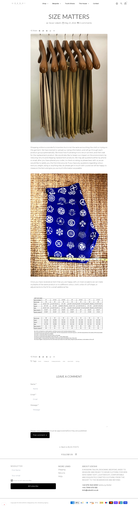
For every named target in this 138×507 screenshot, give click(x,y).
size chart (70, 361)
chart (39, 361)
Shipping (61, 470)
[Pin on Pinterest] (46, 30)
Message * (35, 405)
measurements (56, 361)
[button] (4, 504)
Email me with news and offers (22, 480)
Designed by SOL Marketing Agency (37, 502)
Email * (33, 395)
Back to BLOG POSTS (69, 447)
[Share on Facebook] (39, 30)
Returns (61, 473)
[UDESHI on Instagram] (76, 454)
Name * (33, 384)
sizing (77, 361)
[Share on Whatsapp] (50, 30)
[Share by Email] (54, 30)
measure (46, 361)
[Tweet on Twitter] (43, 30)
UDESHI (24, 502)
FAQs (60, 476)
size (64, 361)
